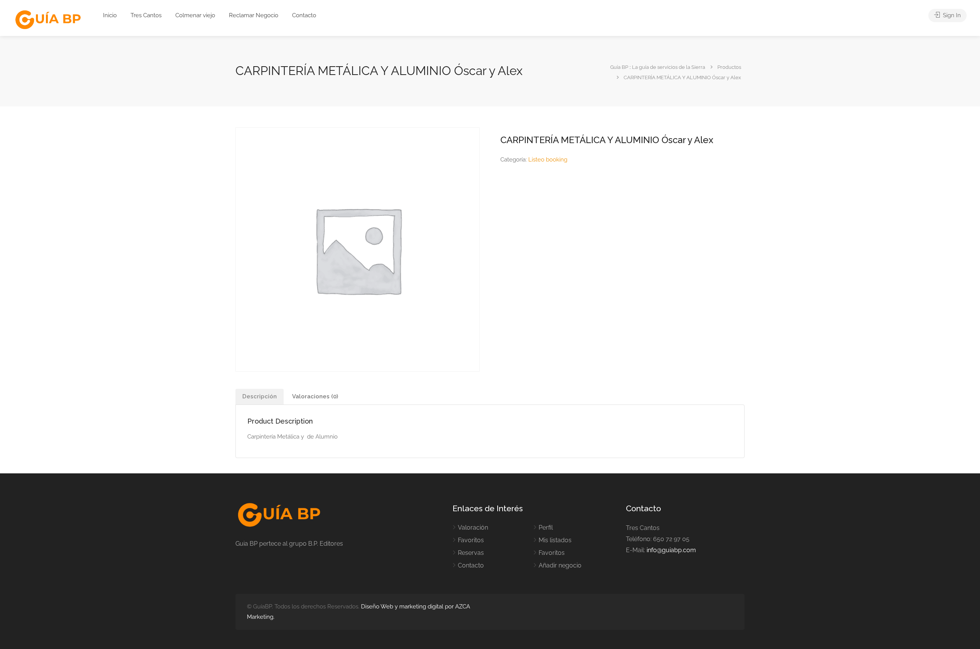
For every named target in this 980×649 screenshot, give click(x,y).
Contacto (304, 15)
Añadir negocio (560, 565)
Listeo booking (547, 159)
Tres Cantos (146, 15)
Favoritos (471, 540)
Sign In (951, 15)
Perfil (546, 527)
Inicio (110, 15)
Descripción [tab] (259, 396)
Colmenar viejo (195, 15)
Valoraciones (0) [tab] (315, 396)
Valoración (473, 527)
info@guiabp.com (671, 550)
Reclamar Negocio (253, 15)
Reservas (471, 552)
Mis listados (555, 540)
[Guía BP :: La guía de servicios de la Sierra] (48, 20)
